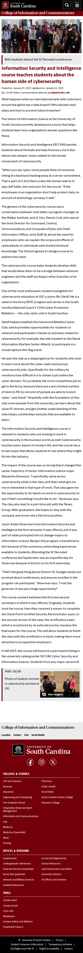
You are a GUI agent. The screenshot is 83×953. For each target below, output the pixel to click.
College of (38, 13)
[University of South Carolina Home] (18, 4)
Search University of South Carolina (67, 5)
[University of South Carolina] (41, 750)
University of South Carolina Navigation (77, 5)
